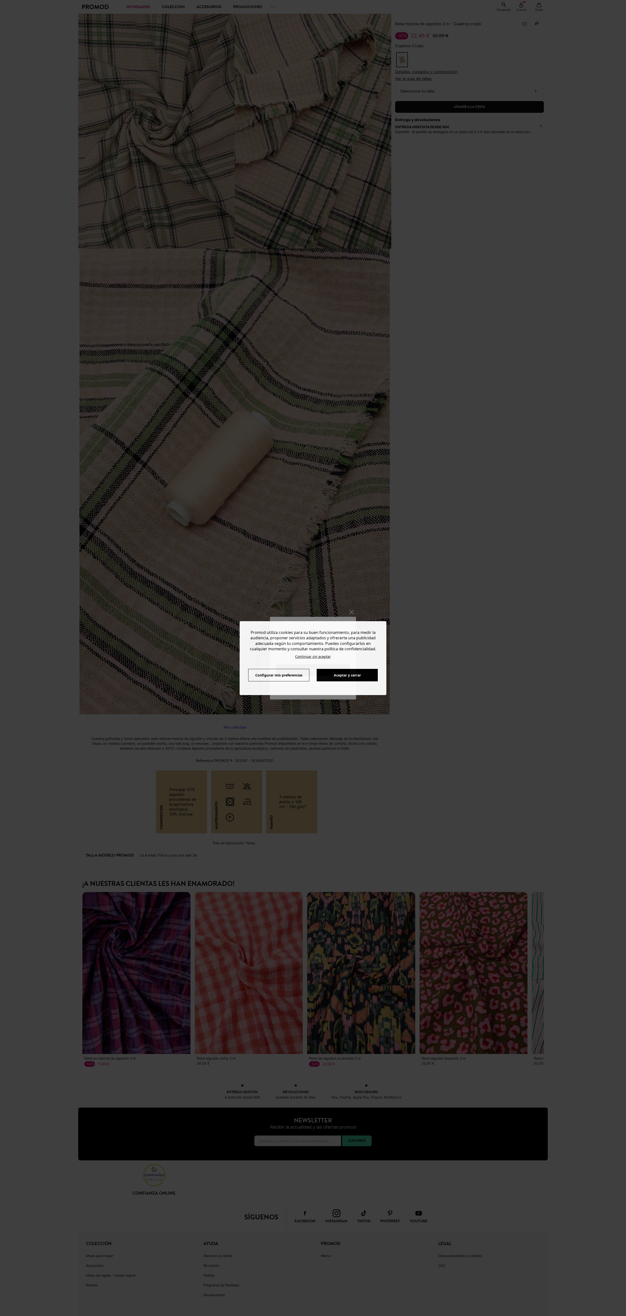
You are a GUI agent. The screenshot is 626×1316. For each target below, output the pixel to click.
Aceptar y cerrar (347, 675)
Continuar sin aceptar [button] (313, 656)
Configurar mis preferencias (278, 675)
